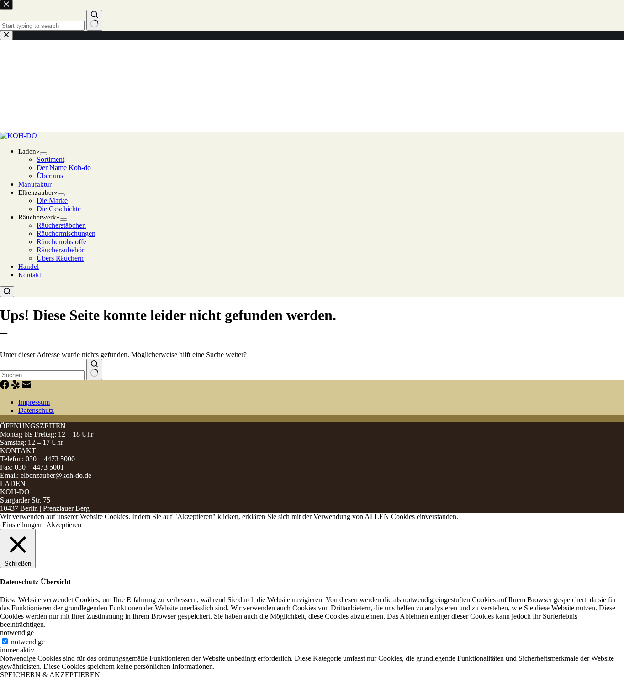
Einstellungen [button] (22, 525)
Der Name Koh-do (64, 167)
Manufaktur (35, 184)
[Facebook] (5, 386)
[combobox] (42, 375)
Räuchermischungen (66, 233)
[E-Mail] (26, 386)
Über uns (50, 176)
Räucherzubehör (60, 250)
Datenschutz (36, 410)
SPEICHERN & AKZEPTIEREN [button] (50, 675)
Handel (28, 266)
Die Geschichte (59, 209)
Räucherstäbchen (61, 225)
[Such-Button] (94, 369)
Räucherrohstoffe (61, 242)
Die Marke (52, 200)
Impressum (34, 402)
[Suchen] (7, 291)
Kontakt (29, 274)
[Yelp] (16, 386)
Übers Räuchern (60, 258)
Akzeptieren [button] (63, 525)
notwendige (28, 642)
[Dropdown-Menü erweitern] (43, 153)
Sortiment (50, 159)
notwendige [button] (17, 632)
